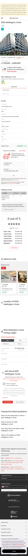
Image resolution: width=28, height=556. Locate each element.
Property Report (14, 512)
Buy (3, 268)
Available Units (11, 57)
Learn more (16, 179)
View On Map (22, 150)
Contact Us (4, 478)
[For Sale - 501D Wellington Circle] (8, 277)
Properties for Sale (5, 529)
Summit (14, 506)
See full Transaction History (8, 337)
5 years (19, 343)
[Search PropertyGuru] (26, 490)
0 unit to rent (5, 93)
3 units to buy (5, 90)
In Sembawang (18, 458)
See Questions (20, 402)
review (16, 228)
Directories (3, 525)
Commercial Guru (14, 495)
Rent (9, 268)
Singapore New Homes (6, 535)
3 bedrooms (6, 343)
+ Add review (14, 247)
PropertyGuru (4, 522)
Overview (3, 57)
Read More (5, 397)
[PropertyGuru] (14, 18)
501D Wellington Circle (7, 288)
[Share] (2, 29)
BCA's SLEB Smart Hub (11, 183)
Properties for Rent (5, 532)
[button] (13, 175)
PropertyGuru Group (6, 475)
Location (18, 57)
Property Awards (14, 500)
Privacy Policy (19, 544)
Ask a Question (7, 402)
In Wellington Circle (9, 458)
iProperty (14, 517)
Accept (14, 551)
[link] (14, 69)
